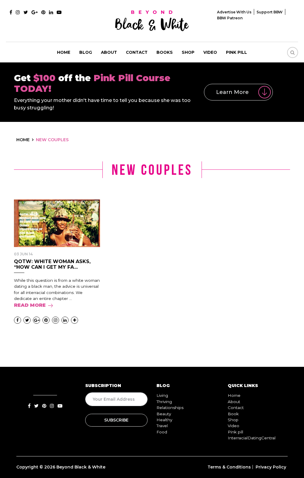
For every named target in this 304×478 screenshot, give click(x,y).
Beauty (163, 413)
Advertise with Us (234, 12)
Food (161, 432)
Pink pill (236, 52)
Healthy (164, 419)
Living (162, 395)
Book (233, 413)
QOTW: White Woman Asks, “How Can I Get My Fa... (52, 264)
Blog (85, 52)
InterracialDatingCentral (252, 437)
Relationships (169, 407)
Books (164, 52)
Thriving (164, 401)
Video (210, 52)
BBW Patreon (230, 18)
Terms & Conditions (229, 467)
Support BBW (269, 12)
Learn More (232, 92)
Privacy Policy (271, 467)
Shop (188, 52)
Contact (137, 52)
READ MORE (30, 305)
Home (63, 52)
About (109, 52)
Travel (162, 425)
